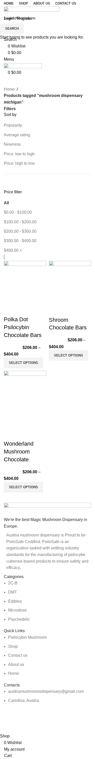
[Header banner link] (47, 379)
